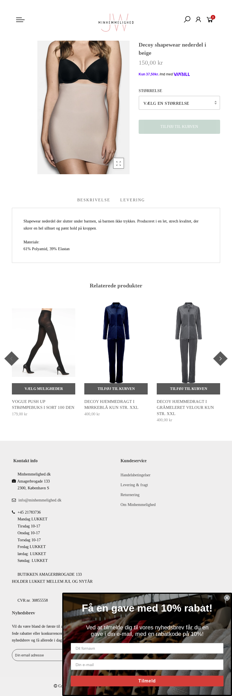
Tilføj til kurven (116, 389)
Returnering (130, 495)
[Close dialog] (227, 598)
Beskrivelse (93, 200)
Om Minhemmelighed (138, 505)
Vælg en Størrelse (166, 103)
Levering (132, 200)
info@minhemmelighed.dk (39, 500)
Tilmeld (147, 680)
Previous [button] (11, 358)
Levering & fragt (134, 485)
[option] (43, 360)
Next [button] (220, 358)
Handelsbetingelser (136, 475)
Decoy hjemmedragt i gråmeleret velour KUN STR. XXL (185, 407)
